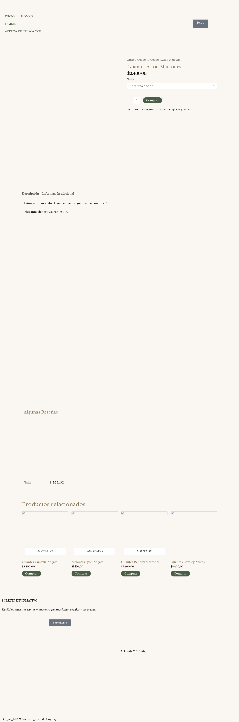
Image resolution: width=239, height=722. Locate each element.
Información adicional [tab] (58, 193)
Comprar (152, 100)
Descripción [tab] (30, 193)
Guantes (142, 59)
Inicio (131, 59)
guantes (185, 109)
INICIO (10, 16)
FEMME (10, 24)
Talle (130, 79)
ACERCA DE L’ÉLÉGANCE (23, 31)
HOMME (27, 16)
